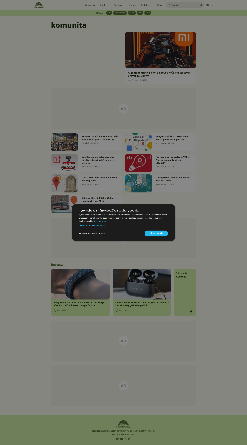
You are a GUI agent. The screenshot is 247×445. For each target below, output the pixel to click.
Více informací (100, 221)
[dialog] (123, 222)
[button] (123, 225)
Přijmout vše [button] (156, 233)
